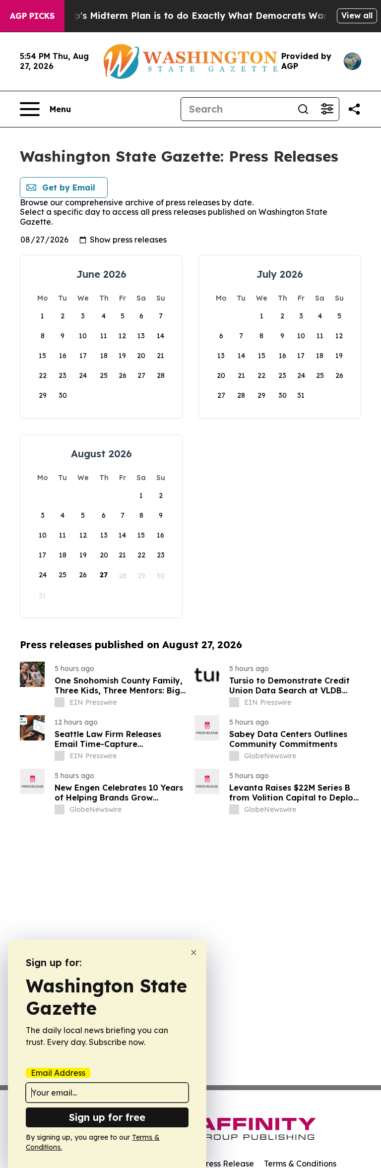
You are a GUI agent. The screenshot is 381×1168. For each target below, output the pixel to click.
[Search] (303, 109)
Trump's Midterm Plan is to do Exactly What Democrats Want (192, 15)
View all (357, 15)
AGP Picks (32, 16)
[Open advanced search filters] (327, 109)
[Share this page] (354, 109)
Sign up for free (107, 1117)
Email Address (58, 1073)
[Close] (193, 952)
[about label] (59, 702)
